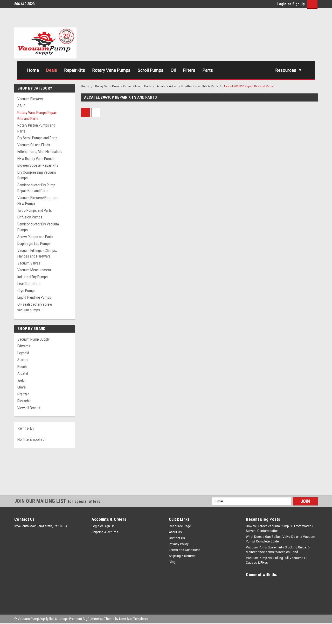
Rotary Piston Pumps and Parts (36, 128)
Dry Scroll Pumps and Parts (37, 138)
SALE (21, 106)
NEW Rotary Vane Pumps (35, 158)
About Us (175, 532)
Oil (173, 70)
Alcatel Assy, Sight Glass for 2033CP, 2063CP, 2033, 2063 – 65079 (286, 195)
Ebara (21, 387)
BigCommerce (93, 619)
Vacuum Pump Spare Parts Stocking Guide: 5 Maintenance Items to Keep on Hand (278, 550)
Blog (172, 562)
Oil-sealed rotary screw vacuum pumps (34, 307)
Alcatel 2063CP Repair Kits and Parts (248, 86)
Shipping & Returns (105, 532)
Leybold (23, 353)
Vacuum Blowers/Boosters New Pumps (37, 200)
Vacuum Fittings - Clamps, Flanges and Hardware (37, 253)
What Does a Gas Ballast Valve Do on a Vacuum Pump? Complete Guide (280, 539)
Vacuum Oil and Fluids (33, 145)
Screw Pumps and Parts (35, 236)
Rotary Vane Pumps (111, 70)
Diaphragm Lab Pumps (34, 243)
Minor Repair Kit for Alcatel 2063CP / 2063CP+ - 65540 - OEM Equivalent (106, 436)
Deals (51, 70)
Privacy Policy (179, 544)
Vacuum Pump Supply (33, 339)
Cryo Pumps (26, 290)
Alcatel (22, 373)
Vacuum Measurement (34, 270)
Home (33, 70)
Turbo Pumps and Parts (34, 210)
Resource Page (180, 526)
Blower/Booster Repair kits (37, 165)
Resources (285, 70)
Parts (208, 70)
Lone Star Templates (133, 619)
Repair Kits (74, 70)
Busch (22, 366)
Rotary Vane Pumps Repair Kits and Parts (37, 115)
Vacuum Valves (28, 263)
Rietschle (24, 401)
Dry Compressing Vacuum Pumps (36, 175)
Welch (21, 380)
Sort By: (149, 112)
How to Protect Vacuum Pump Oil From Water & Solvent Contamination (279, 528)
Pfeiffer (23, 394)
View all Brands (28, 408)
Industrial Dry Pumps (32, 277)
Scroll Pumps (150, 70)
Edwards (23, 346)
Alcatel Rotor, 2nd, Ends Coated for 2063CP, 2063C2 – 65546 (166, 315)
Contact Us (177, 538)
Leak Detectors (28, 283)
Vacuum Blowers (30, 99)
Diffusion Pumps (29, 217)
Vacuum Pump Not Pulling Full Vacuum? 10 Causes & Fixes (276, 560)
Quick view (108, 176)
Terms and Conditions (184, 550)
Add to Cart (109, 222)
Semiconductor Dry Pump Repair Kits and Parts (36, 188)
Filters (189, 70)
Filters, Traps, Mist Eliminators (39, 151)
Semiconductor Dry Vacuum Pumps (38, 227)
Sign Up (298, 4)
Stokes (22, 359)
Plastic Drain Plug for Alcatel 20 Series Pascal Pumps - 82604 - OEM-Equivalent (107, 195)
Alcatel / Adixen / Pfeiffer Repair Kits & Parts (187, 86)
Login (281, 4)
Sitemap (61, 619)
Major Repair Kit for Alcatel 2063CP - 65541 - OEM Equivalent (285, 315)
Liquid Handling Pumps (34, 297)
